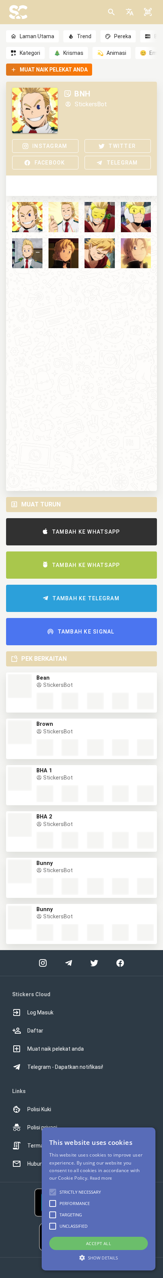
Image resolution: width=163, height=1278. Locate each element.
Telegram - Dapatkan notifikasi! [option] (65, 1067)
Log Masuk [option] (40, 1012)
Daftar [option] (35, 1031)
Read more (101, 1178)
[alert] (98, 1198)
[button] (130, 12)
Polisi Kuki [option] (39, 1109)
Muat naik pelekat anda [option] (55, 1049)
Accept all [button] (98, 1243)
